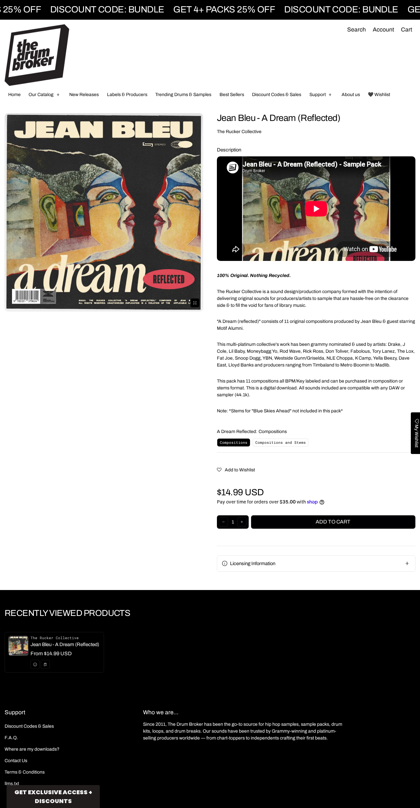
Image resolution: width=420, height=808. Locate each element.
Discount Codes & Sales (29, 726)
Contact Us (16, 760)
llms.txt (12, 783)
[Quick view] (35, 664)
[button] (356, 30)
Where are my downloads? (32, 749)
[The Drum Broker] (37, 55)
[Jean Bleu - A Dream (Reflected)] (54, 652)
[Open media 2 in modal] (104, 212)
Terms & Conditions (25, 772)
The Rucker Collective (239, 131)
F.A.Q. (11, 737)
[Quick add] (45, 664)
